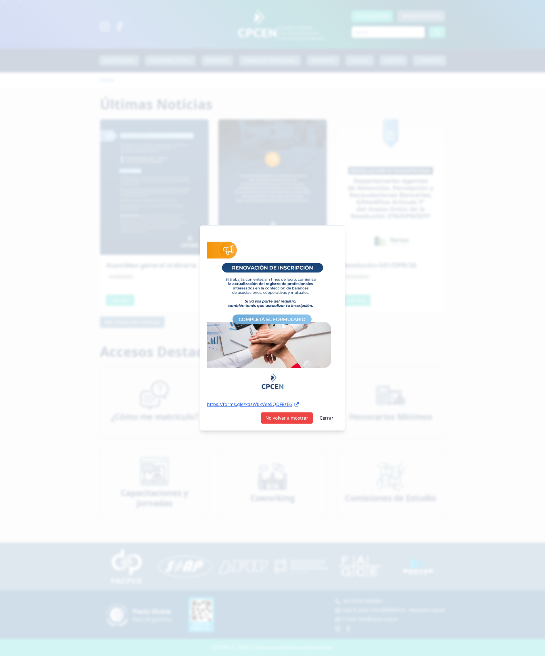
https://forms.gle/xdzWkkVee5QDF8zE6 (249, 404)
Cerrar (327, 418)
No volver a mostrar (286, 418)
